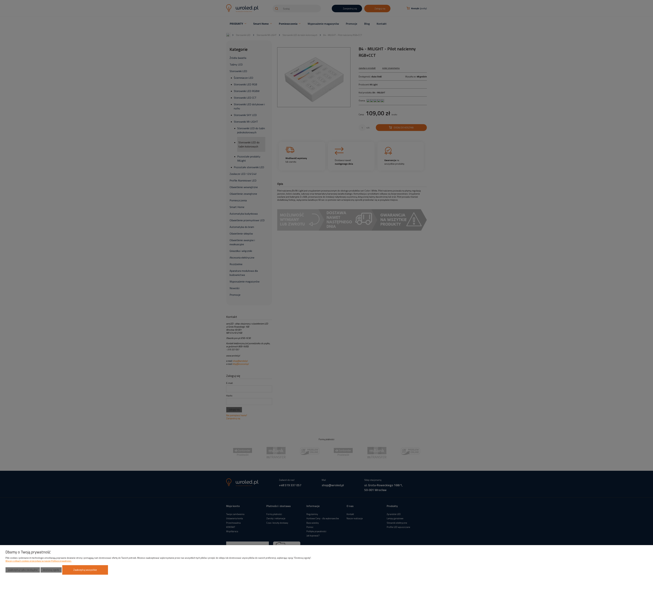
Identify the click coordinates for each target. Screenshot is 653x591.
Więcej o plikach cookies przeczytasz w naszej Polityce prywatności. (38, 561)
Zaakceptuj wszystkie (85, 570)
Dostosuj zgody (51, 570)
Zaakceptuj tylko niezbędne (23, 570)
